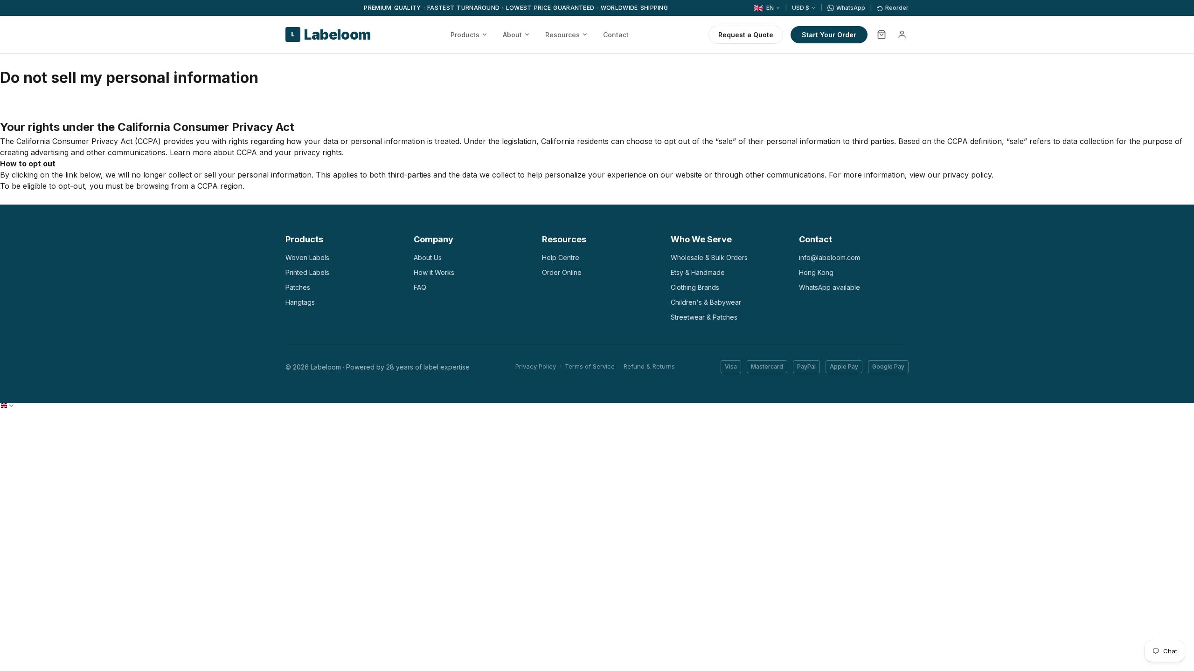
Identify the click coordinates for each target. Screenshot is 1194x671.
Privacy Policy (535, 366)
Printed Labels (307, 272)
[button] (7, 405)
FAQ (420, 287)
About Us (428, 257)
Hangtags (300, 302)
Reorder (897, 7)
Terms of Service (590, 366)
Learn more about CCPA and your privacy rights (256, 152)
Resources (562, 35)
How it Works (434, 272)
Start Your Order (829, 35)
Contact (616, 35)
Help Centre (560, 257)
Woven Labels (307, 257)
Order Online (562, 272)
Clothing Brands (695, 287)
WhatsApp (850, 7)
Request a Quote (745, 35)
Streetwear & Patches (704, 317)
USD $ (800, 7)
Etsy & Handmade (698, 272)
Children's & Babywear (706, 302)
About (512, 35)
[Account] (902, 34)
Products (465, 35)
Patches (297, 287)
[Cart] (881, 34)
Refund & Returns (649, 366)
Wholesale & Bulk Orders (709, 257)
